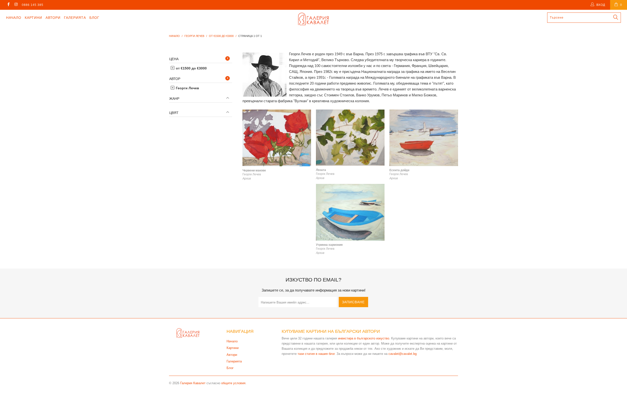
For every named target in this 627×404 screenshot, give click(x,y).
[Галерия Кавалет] (313, 19)
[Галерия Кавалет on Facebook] (8, 5)
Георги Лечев (187, 88)
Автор (174, 79)
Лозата (350, 138)
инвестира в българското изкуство (363, 338)
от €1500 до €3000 (191, 68)
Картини (33, 18)
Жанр (174, 99)
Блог (94, 18)
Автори (53, 18)
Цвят (174, 113)
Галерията (75, 18)
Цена (174, 59)
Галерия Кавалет (192, 383)
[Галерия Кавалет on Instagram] (16, 5)
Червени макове (276, 138)
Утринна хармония (350, 212)
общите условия (233, 383)
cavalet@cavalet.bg (402, 354)
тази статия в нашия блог (316, 354)
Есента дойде (423, 138)
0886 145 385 (32, 5)
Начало (13, 18)
